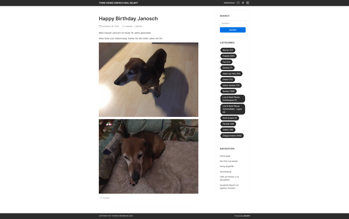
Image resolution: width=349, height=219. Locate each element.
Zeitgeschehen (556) (232, 135)
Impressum (229, 3)
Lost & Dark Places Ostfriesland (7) (231, 98)
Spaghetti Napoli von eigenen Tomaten (229, 186)
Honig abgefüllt (227, 166)
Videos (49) (228, 129)
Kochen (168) (228, 91)
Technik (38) (228, 124)
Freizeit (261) (228, 56)
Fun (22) (226, 62)
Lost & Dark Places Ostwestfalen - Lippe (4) (232, 109)
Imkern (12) (228, 79)
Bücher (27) (228, 50)
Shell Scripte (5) (230, 118)
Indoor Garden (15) (231, 85)
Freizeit (106, 198)
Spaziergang (225, 171)
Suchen (232, 30)
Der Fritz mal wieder (229, 161)
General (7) (227, 68)
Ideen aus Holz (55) (231, 73)
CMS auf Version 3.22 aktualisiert (229, 178)
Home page (225, 156)
